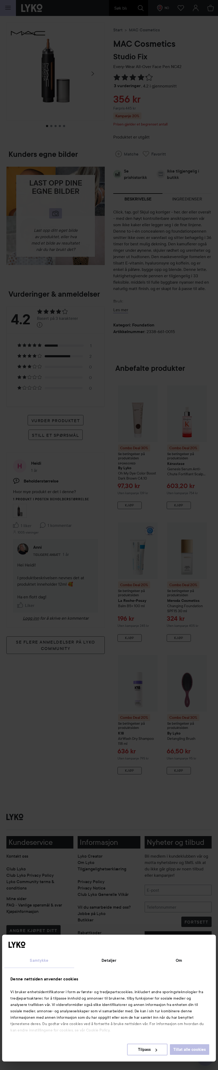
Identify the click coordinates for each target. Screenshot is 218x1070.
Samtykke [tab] (39, 960)
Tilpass (144, 1049)
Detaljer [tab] (109, 960)
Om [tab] (179, 960)
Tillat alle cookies (189, 1049)
